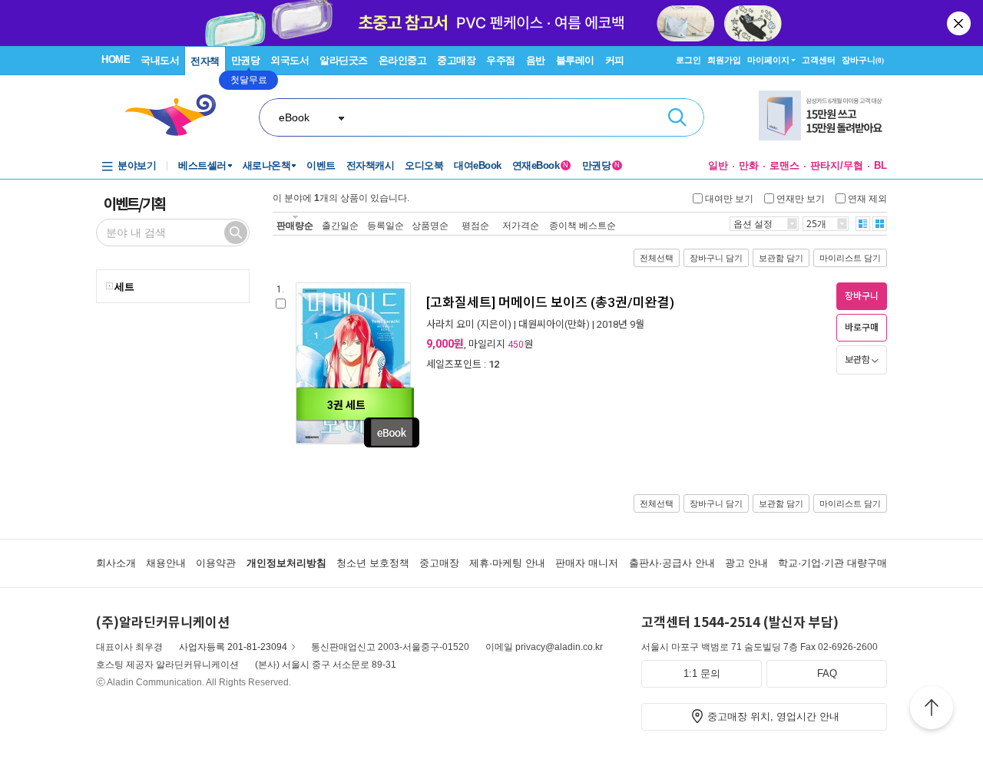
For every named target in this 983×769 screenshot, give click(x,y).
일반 (718, 165)
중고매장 (456, 60)
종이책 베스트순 (582, 225)
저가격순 (520, 225)
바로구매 (862, 327)
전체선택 (657, 257)
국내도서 (160, 60)
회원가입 (724, 59)
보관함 (857, 360)
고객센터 (819, 59)
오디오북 (424, 165)
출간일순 (340, 225)
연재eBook (540, 165)
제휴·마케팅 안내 (507, 563)
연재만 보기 (800, 198)
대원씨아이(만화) (554, 324)
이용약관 (216, 563)
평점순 (475, 225)
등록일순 (385, 225)
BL (880, 165)
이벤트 (321, 165)
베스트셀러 (202, 165)
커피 (614, 60)
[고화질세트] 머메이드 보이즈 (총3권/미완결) (550, 302)
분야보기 (136, 165)
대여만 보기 (729, 198)
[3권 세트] (353, 441)
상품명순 (430, 225)
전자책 (205, 61)
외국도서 (289, 60)
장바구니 (863, 59)
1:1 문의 (701, 673)
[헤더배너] (823, 115)
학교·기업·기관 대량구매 (832, 563)
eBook (294, 117)
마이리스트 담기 (850, 257)
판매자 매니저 (586, 563)
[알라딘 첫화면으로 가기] (177, 115)
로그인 (688, 59)
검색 (677, 117)
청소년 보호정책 (372, 563)
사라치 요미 (450, 324)
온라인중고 (403, 60)
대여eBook (477, 165)
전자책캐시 (370, 165)
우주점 (500, 60)
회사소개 (116, 563)
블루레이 (575, 60)
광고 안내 (746, 563)
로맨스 (784, 165)
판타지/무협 (836, 165)
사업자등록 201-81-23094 (233, 647)
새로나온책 (267, 165)
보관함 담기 (781, 257)
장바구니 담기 (716, 257)
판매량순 (294, 225)
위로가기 (931, 710)
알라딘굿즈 (343, 60)
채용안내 (166, 563)
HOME (115, 59)
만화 (749, 165)
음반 (535, 60)
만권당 (245, 60)
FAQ (827, 673)
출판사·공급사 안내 (672, 563)
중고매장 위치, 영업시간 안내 (773, 716)
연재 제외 (867, 198)
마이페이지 (768, 59)
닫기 (960, 23)
